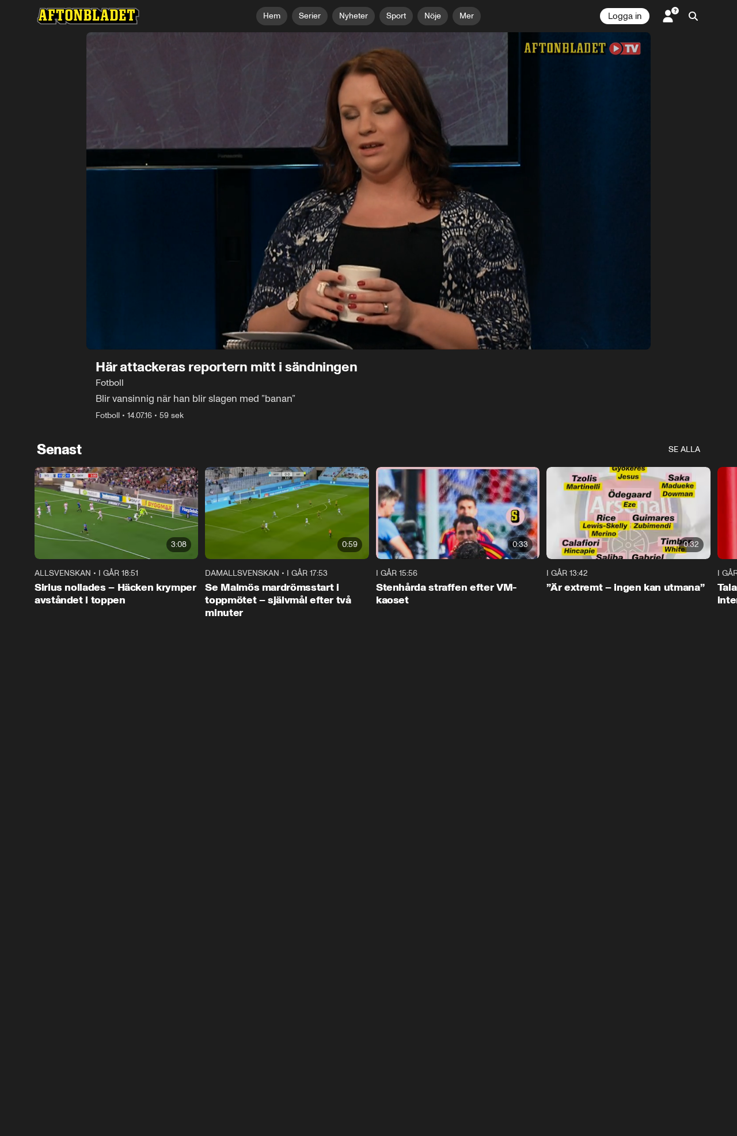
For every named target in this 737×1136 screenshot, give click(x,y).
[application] (368, 190)
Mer (466, 16)
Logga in (624, 16)
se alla (684, 449)
